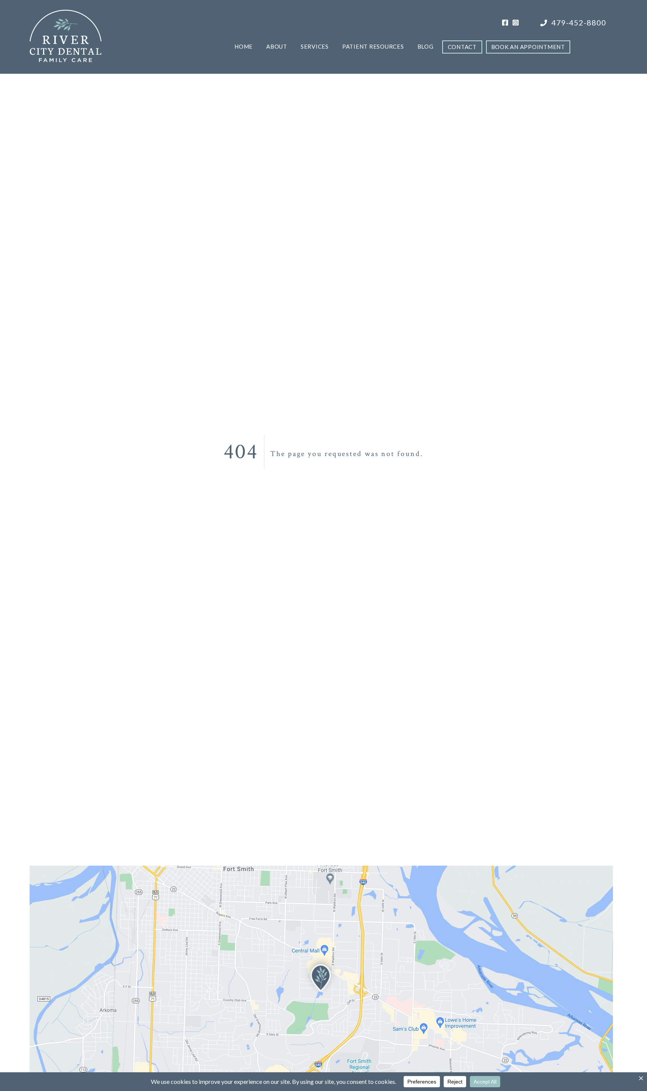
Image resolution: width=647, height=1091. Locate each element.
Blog (425, 46)
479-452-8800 (578, 22)
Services (315, 46)
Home (243, 46)
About (276, 46)
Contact (462, 46)
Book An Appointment (528, 46)
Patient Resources (373, 46)
